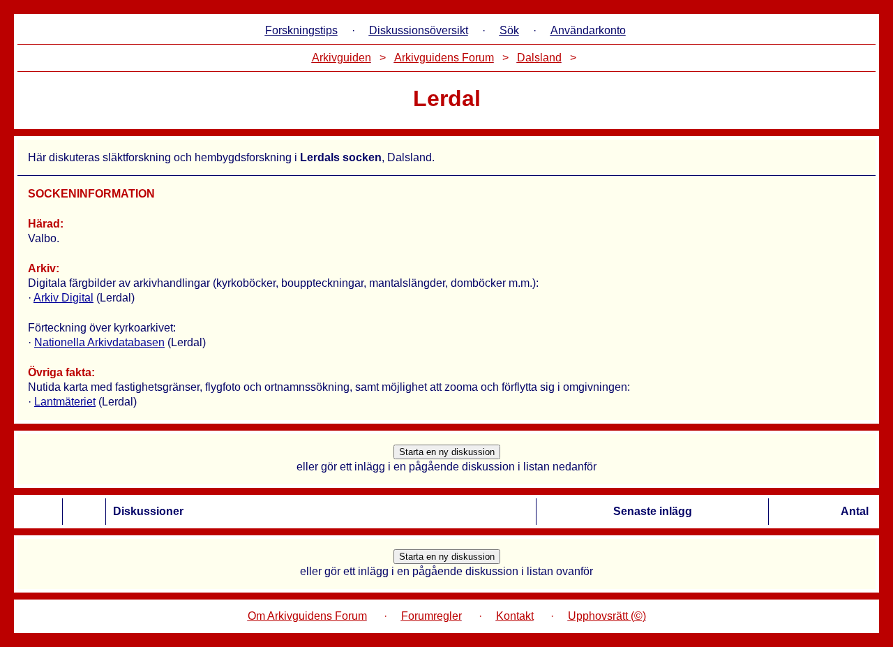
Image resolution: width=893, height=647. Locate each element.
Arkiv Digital (63, 298)
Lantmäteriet (65, 402)
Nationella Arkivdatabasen (99, 342)
